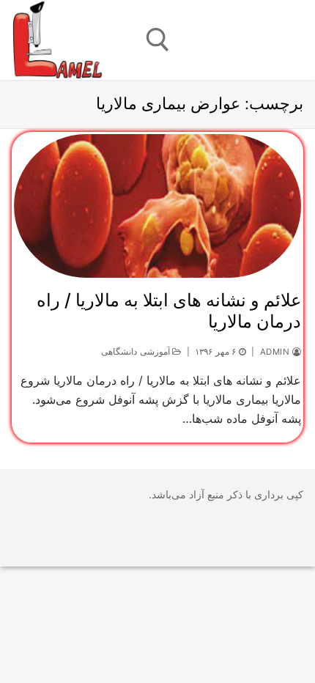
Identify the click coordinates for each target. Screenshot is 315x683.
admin (276, 352)
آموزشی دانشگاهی (136, 352)
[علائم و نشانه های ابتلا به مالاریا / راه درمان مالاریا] (157, 206)
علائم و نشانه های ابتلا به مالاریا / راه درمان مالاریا (169, 310)
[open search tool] (158, 40)
